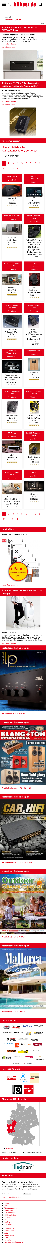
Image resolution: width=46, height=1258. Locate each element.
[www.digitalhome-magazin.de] (11, 1082)
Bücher (7, 1206)
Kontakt (7, 1240)
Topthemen (9, 1222)
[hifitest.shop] (28, 1094)
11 (8, 168)
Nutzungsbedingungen (13, 1242)
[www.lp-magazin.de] (17, 1094)
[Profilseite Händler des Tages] (23, 1167)
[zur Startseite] (25, 4)
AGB (6, 1233)
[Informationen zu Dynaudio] (7, 1033)
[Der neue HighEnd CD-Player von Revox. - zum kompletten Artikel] (23, 64)
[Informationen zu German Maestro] (11, 1039)
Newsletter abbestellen (11, 1197)
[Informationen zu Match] (26, 1044)
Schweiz (9, 1149)
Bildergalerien (10, 1215)
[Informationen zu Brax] (38, 1026)
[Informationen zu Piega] (34, 1051)
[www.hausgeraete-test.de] (23, 1082)
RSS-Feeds (8, 1219)
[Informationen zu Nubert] (23, 1052)
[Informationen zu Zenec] (28, 1063)
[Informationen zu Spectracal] (18, 1057)
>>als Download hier (10, 585)
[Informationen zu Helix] (34, 1039)
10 (4, 168)
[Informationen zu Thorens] (29, 1057)
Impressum (9, 1228)
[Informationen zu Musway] (11, 1051)
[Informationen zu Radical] (6, 1058)
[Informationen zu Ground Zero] (23, 1039)
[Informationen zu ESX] (28, 1034)
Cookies (7, 1237)
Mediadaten (9, 1230)
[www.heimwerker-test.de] (34, 1082)
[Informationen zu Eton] (38, 1033)
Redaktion (8, 1210)
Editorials (8, 1224)
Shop (6, 1203)
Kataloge (8, 1217)
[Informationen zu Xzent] (17, 1063)
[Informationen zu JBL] (17, 1045)
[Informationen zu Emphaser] (19, 1033)
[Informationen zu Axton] (27, 1026)
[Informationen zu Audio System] (16, 1027)
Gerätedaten (9, 1213)
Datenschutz (9, 1235)
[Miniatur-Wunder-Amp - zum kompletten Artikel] (23, 122)
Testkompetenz (10, 1208)
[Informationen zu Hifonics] (8, 1044)
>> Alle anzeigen (8, 47)
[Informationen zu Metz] (37, 1045)
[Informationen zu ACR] (6, 1027)
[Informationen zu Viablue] (40, 1058)
